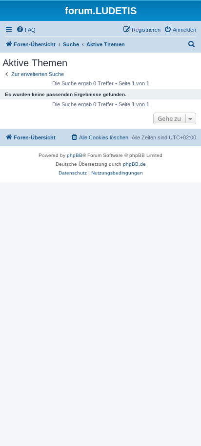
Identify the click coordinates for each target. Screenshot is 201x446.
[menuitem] (26, 30)
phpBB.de (134, 164)
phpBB (74, 155)
